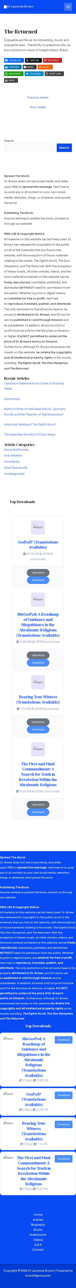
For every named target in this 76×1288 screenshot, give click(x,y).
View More (38, 572)
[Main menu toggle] (68, 7)
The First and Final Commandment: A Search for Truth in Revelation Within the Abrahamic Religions (38, 774)
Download (38, 580)
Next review (38, 107)
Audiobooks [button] (38, 1234)
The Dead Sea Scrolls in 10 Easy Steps (30, 434)
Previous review (38, 97)
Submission (12, 399)
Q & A (38, 1245)
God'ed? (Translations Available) (38, 544)
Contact (38, 1249)
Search (9, 141)
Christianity (11, 461)
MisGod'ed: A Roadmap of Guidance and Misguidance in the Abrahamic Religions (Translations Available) (38, 624)
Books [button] (38, 1230)
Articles (38, 1220)
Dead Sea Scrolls (15, 468)
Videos (38, 1240)
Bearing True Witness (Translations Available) (38, 699)
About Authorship (16, 449)
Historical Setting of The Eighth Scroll (30, 424)
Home (38, 1214)
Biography (38, 1224)
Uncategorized (14, 474)
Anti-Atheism (13, 455)
